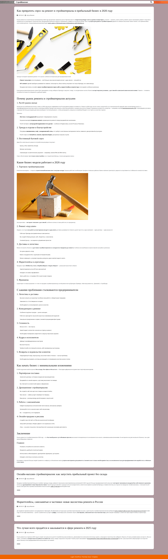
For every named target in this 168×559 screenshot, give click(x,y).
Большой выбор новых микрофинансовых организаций (102, 538)
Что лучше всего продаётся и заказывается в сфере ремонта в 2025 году (56, 527)
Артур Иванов (30, 15)
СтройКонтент (22, 2)
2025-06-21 (21, 15)
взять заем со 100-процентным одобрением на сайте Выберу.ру (66, 23)
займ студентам (55, 486)
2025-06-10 (21, 478)
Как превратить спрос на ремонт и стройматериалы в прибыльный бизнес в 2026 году (65, 10)
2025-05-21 (21, 532)
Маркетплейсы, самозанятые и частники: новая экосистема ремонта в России (60, 501)
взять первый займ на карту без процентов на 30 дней (130, 511)
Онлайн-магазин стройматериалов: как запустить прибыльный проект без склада (62, 474)
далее (18, 490)
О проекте (43, 550)
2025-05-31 (21, 506)
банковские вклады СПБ (129, 108)
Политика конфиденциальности (49, 555)
